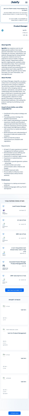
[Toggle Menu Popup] (26, 2)
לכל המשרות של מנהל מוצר (14, 290)
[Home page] (15, 2)
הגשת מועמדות (14, 413)
